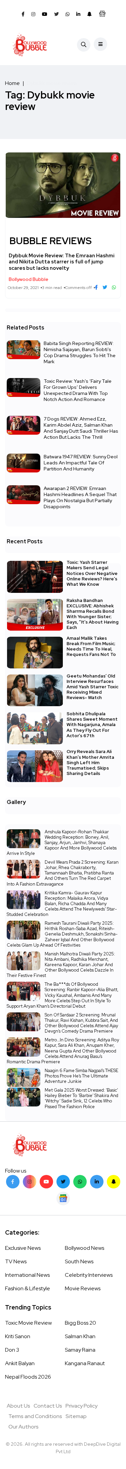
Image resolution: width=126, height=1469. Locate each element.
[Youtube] (46, 1181)
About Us (18, 1405)
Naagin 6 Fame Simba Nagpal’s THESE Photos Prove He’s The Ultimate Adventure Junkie (81, 1076)
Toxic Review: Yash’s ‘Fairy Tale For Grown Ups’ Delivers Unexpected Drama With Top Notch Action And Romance (78, 390)
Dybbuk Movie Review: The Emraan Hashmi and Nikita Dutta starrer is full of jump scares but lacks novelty (62, 262)
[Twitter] (63, 1181)
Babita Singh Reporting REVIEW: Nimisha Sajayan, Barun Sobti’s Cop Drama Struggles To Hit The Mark (80, 352)
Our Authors (23, 1426)
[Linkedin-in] (96, 1181)
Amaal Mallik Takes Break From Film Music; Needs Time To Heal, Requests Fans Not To (91, 646)
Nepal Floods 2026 (28, 1376)
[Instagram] (29, 1181)
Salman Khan (80, 1336)
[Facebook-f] (12, 1181)
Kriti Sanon (17, 1336)
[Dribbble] (113, 1181)
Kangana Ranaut (85, 1363)
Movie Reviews (82, 1288)
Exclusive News (23, 1247)
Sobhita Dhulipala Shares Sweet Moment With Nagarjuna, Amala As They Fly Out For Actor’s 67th (92, 724)
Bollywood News (84, 1247)
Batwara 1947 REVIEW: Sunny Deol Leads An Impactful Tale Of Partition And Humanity (81, 463)
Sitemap (76, 1416)
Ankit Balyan (20, 1363)
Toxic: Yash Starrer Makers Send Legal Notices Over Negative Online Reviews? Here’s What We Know (92, 573)
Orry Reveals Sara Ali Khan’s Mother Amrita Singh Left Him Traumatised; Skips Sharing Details (90, 762)
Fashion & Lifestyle (27, 1288)
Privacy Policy (81, 1405)
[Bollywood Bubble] (29, 44)
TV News (16, 1261)
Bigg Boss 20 (80, 1322)
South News (79, 1261)
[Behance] (63, 1198)
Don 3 (12, 1349)
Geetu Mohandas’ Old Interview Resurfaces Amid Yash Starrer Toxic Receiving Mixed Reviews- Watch (92, 686)
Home (12, 83)
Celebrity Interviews (89, 1274)
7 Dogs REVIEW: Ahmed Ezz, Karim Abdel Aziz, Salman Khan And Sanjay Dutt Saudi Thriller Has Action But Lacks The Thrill (81, 428)
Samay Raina (80, 1349)
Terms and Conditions (35, 1416)
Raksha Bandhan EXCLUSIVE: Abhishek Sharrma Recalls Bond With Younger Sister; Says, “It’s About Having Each (93, 614)
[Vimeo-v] (80, 1181)
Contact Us (48, 1405)
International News (27, 1274)
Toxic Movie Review (28, 1322)
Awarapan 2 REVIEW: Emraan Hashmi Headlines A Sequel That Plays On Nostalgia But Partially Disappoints (80, 497)
